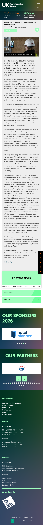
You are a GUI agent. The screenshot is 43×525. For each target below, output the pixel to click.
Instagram (40, 267)
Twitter (40, 258)
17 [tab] (37, 383)
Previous (18, 378)
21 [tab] (23, 385)
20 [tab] (21, 385)
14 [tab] (30, 383)
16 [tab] (35, 383)
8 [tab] (18, 383)
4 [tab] (23, 343)
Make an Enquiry (8, 405)
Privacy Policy (7, 414)
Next (24, 378)
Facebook (40, 262)
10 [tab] (22, 383)
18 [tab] (39, 383)
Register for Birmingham (11, 403)
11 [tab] (24, 383)
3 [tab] (21, 343)
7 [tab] (16, 383)
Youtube (40, 272)
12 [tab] (26, 383)
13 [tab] (28, 383)
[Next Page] (21, 300)
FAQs (4, 412)
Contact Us (6, 410)
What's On (6, 408)
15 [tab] (33, 383)
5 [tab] (25, 343)
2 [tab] (19, 343)
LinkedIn (40, 253)
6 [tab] (14, 383)
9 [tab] (20, 383)
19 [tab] (19, 385)
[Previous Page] (21, 293)
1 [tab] (17, 343)
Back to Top (8, 262)
